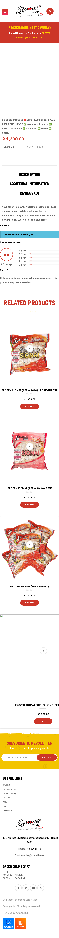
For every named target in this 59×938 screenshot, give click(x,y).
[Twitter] (25, 887)
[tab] (29, 174)
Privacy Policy (9, 789)
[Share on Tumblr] (35, 147)
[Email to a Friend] (42, 147)
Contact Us (7, 811)
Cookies (6, 798)
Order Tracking (9, 793)
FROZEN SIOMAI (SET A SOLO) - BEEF (29, 488)
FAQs (5, 802)
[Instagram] (40, 887)
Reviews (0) (29, 193)
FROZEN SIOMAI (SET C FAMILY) (29, 586)
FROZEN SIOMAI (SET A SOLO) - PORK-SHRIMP (29, 390)
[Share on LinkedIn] (32, 147)
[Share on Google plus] (37, 147)
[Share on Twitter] (29, 147)
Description (29, 174)
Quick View (29, 348)
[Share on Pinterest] (39, 147)
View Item (29, 406)
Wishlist (6, 785)
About (5, 806)
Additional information (29, 183)
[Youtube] (33, 887)
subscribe (47, 757)
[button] (5, 12)
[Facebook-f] (18, 887)
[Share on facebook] (27, 147)
